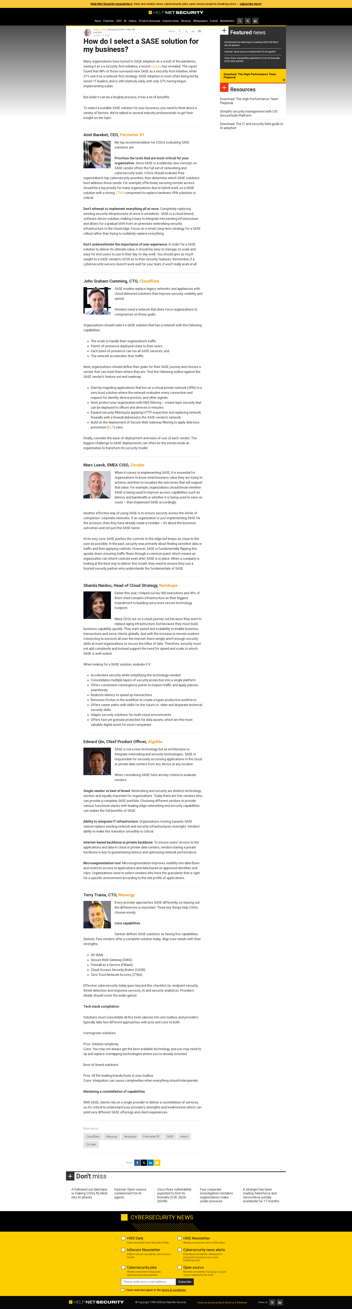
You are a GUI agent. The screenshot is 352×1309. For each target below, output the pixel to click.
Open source (193, 1267)
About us (229, 1302)
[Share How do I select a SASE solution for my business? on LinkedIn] (193, 31)
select (184, 1136)
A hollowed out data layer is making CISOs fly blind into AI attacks (90, 1193)
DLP (111, 427)
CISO (119, 20)
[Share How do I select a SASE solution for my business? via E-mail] (199, 31)
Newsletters (227, 20)
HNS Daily (135, 1238)
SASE (170, 1136)
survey (156, 66)
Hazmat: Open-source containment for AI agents (250, 51)
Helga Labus (100, 29)
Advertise (242, 1302)
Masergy (126, 894)
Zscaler (137, 465)
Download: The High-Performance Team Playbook (250, 76)
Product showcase (149, 20)
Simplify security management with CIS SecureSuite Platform (249, 113)
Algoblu (155, 741)
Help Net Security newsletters (111, 4)
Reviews (186, 20)
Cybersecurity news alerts (204, 1250)
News (98, 20)
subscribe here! (250, 4)
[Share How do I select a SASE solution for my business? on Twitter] (186, 31)
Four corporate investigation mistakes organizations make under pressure (216, 1195)
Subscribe (184, 1281)
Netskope (168, 585)
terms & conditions (174, 1290)
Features (108, 20)
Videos (133, 20)
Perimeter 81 (132, 134)
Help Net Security (176, 1302)
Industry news (171, 20)
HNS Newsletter (196, 1238)
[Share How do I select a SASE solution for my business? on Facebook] (180, 31)
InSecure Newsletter (143, 1250)
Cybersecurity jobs (142, 1267)
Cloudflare (149, 281)
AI (125, 20)
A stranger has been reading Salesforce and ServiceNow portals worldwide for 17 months (261, 1195)
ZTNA (119, 193)
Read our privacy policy (210, 1302)
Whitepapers (200, 20)
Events (214, 20)
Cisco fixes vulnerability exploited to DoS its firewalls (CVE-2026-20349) (174, 1195)
